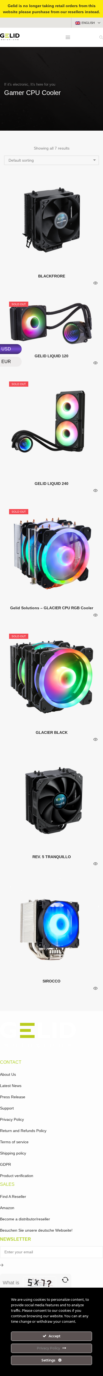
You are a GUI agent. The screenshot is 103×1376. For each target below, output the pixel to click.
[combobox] (51, 160)
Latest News (10, 1085)
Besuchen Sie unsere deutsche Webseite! (36, 1230)
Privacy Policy (12, 1119)
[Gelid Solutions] (10, 38)
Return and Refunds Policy (23, 1130)
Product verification (16, 1175)
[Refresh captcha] (65, 1279)
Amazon (7, 1208)
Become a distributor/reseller (25, 1219)
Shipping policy (13, 1153)
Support (7, 1108)
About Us (8, 1074)
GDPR (5, 1164)
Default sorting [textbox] (21, 160)
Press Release (12, 1097)
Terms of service (14, 1142)
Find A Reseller (13, 1196)
